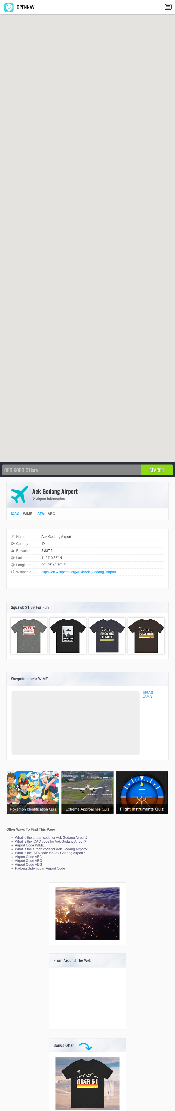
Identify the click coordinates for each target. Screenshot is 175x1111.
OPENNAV (25, 7)
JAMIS (148, 696)
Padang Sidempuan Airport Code (40, 868)
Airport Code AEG (28, 857)
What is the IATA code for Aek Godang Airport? (50, 853)
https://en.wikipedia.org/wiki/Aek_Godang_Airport (78, 572)
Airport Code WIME (29, 845)
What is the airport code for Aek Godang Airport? (51, 837)
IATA (40, 514)
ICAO (15, 514)
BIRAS (148, 692)
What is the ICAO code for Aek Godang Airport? (50, 841)
